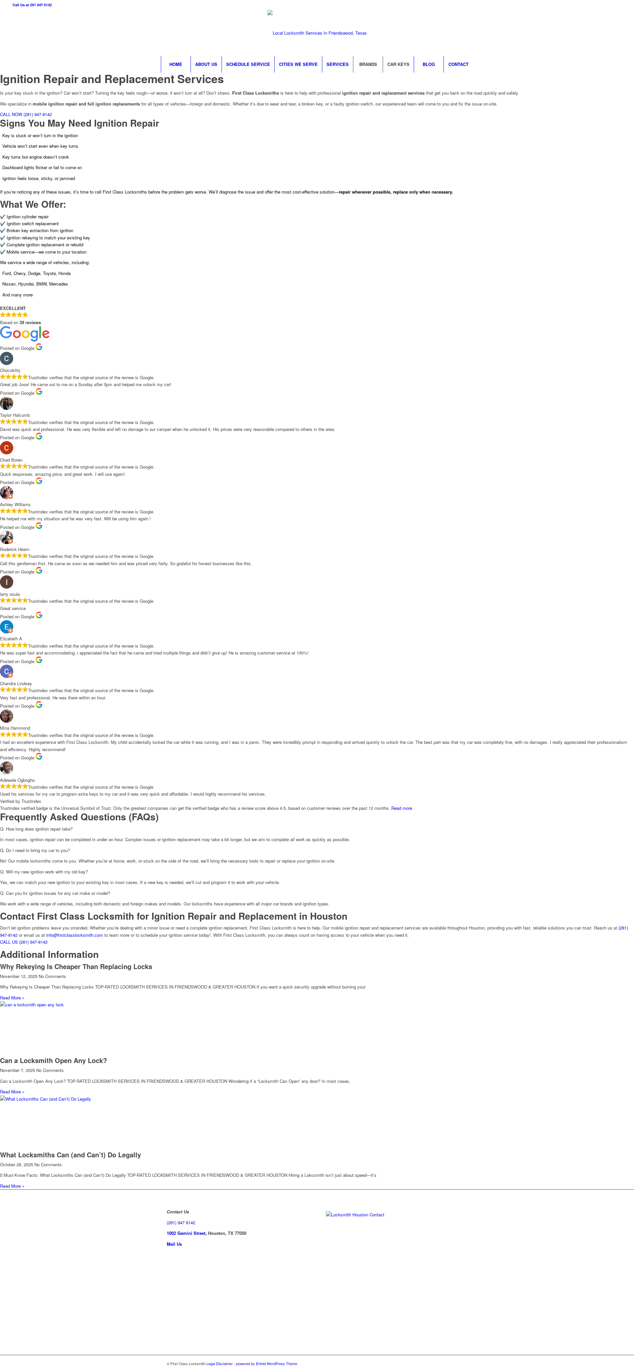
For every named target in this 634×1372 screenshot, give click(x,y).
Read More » (12, 997)
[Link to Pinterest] (597, 33)
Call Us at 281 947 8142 (32, 4)
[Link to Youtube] (607, 33)
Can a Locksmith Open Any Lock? (53, 1060)
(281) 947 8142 (181, 1222)
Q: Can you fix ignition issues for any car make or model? (55, 893)
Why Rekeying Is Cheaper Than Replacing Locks (76, 966)
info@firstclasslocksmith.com (74, 935)
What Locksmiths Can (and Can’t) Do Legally (70, 1154)
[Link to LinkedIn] (587, 33)
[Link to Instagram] (577, 33)
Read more (401, 808)
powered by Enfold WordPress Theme (266, 1363)
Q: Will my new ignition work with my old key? (44, 872)
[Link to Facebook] (557, 33)
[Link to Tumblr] (616, 33)
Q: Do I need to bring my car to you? (35, 850)
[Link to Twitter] (567, 33)
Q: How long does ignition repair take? (36, 829)
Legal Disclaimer (219, 1363)
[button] (317, 828)
